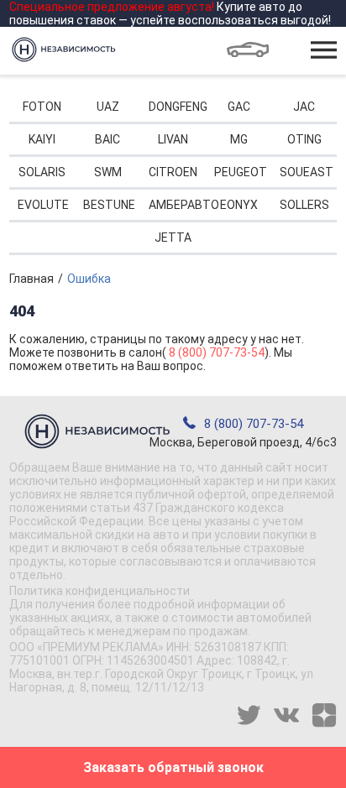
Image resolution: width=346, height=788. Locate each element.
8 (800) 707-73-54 (217, 352)
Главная (31, 278)
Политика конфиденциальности (99, 591)
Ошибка (89, 278)
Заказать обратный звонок (173, 767)
